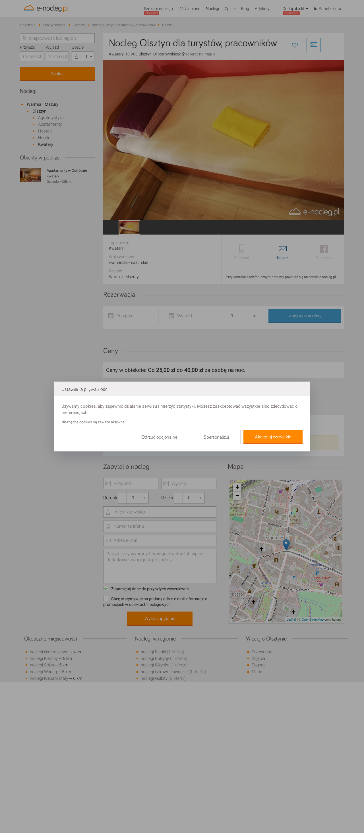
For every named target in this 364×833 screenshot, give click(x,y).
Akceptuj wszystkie (273, 437)
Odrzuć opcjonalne (159, 437)
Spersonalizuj (216, 437)
